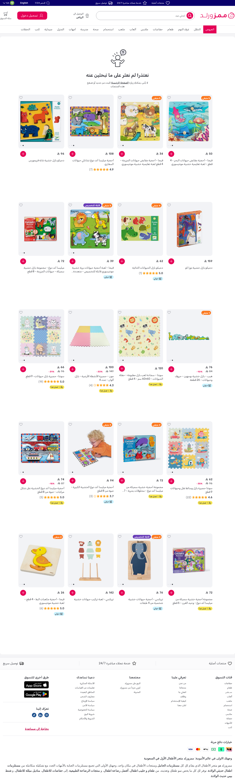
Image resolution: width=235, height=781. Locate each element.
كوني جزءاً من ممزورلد (130, 687)
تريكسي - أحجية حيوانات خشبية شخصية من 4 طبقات (145, 601)
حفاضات (158, 29)
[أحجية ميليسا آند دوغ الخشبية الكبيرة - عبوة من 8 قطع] (91, 448)
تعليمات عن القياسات (85, 687)
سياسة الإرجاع (88, 701)
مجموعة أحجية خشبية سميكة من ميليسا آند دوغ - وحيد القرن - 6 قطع (192, 601)
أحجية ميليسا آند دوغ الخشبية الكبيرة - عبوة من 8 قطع (92, 489)
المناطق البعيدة (87, 692)
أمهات (72, 29)
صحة (96, 29)
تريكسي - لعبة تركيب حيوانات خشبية (94, 599)
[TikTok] (34, 715)
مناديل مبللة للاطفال (27, 770)
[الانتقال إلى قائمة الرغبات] (169, 98)
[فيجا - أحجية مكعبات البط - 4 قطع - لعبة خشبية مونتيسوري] (41, 560)
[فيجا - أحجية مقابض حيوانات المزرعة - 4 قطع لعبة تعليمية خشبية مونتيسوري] (140, 121)
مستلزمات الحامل (169, 765)
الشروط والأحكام (87, 718)
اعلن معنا (182, 705)
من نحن (182, 683)
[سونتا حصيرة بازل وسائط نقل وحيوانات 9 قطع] (189, 448)
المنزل (60, 29)
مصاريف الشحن (87, 696)
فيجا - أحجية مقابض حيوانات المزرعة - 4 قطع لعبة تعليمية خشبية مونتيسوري (141, 162)
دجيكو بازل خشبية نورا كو (198, 267)
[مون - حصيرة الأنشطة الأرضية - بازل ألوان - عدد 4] (91, 336)
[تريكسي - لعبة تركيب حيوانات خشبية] (91, 560)
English (24, 2)
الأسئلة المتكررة (87, 683)
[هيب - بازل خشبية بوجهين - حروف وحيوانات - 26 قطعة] (189, 336)
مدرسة (84, 29)
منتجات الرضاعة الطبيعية (84, 770)
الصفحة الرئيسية (120, 82)
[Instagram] (46, 715)
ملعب (121, 29)
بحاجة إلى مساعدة (37, 729)
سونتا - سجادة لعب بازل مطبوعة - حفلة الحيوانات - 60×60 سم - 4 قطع (141, 377)
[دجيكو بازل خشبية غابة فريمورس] (41, 121)
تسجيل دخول (29, 15)
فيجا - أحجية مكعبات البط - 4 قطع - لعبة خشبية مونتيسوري (44, 601)
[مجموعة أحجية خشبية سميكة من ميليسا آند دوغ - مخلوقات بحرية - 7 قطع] (140, 448)
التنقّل (197, 29)
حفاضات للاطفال (52, 770)
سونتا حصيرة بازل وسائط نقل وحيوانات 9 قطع (191, 490)
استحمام (108, 29)
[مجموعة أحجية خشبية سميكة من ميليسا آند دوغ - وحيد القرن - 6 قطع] (189, 560)
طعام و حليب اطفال (142, 770)
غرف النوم (183, 29)
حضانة (229, 718)
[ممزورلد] (217, 15)
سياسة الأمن (88, 705)
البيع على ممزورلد (132, 683)
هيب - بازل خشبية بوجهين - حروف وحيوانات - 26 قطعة (193, 378)
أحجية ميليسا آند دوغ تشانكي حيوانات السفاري (93, 162)
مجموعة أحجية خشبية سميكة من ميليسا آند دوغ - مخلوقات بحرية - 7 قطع (143, 489)
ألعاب (133, 29)
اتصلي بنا (182, 692)
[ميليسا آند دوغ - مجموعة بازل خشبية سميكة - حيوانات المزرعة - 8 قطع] (41, 229)
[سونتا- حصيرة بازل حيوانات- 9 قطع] (41, 336)
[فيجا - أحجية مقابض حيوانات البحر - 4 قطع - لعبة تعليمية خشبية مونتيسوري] (189, 121)
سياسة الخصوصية (86, 709)
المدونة (137, 692)
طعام (170, 29)
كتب (37, 29)
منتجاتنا (182, 687)
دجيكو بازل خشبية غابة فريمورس (46, 160)
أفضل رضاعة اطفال (116, 770)
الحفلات (25, 29)
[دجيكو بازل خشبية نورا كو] (189, 229)
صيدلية (48, 29)
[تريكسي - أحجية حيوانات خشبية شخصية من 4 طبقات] (140, 560)
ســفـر (229, 692)
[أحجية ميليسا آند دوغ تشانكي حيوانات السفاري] (91, 121)
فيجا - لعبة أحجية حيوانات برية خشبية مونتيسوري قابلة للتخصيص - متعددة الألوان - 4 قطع (93, 269)
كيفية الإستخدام (178, 701)
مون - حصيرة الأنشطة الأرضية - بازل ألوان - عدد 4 (94, 378)
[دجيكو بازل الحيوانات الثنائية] (140, 229)
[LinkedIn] (40, 715)
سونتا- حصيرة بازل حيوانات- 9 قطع (45, 376)
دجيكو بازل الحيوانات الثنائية (147, 267)
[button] (43, 3)
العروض (209, 29)
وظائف (183, 696)
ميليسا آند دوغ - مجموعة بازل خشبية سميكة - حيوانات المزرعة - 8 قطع (44, 269)
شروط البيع (89, 714)
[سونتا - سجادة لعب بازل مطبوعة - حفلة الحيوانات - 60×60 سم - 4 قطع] (140, 336)
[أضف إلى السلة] (171, 154)
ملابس (144, 29)
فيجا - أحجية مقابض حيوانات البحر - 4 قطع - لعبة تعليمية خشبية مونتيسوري (191, 162)
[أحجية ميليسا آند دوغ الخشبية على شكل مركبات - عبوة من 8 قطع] (41, 448)
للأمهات (228, 723)
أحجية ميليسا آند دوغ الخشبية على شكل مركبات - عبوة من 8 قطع (42, 490)
